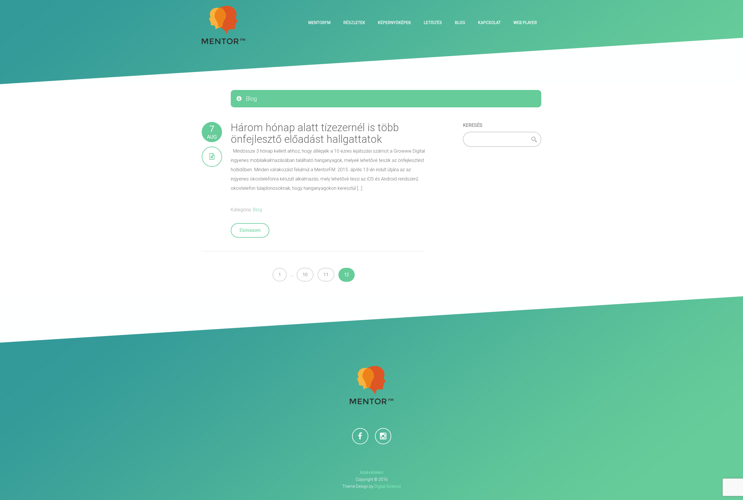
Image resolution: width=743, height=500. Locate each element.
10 (305, 274)
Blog (460, 22)
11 (326, 274)
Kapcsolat (489, 22)
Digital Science (387, 486)
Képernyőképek (394, 22)
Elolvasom (250, 230)
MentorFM (319, 22)
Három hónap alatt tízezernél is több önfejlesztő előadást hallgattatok (315, 133)
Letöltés (433, 22)
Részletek (354, 22)
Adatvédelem (371, 472)
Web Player (525, 22)
